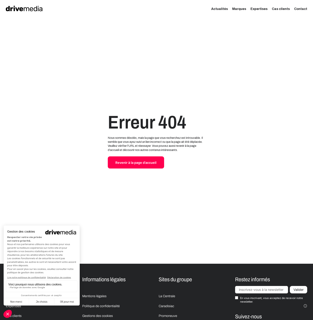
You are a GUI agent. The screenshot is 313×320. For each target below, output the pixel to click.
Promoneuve (168, 316)
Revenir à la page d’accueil (135, 163)
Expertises (259, 9)
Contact (300, 9)
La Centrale (167, 296)
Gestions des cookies (97, 316)
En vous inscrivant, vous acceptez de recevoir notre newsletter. (271, 299)
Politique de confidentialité (101, 306)
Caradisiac (166, 306)
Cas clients (281, 9)
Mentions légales (94, 296)
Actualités (219, 9)
